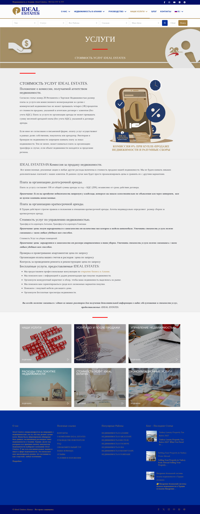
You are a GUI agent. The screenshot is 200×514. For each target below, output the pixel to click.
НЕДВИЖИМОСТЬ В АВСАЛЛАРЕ (117, 436)
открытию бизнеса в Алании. (95, 271)
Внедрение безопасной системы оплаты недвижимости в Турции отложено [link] (169, 476)
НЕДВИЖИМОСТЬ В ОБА (113, 447)
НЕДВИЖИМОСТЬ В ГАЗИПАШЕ (116, 454)
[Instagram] (169, 509)
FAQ (59, 443)
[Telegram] (184, 509)
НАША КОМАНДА (65, 451)
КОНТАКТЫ (62, 433)
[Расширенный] (165, 23)
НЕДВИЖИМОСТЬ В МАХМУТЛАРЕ (118, 451)
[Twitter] (164, 509)
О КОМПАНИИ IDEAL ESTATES (71, 436)
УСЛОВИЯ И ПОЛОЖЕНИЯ (69, 458)
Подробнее (17, 461)
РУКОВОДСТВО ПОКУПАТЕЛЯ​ (70, 440)
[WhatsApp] (179, 509)
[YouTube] (174, 509)
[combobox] (25, 23)
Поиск (183, 23)
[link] (151, 436)
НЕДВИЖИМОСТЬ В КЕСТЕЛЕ (115, 440)
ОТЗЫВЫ (61, 454)
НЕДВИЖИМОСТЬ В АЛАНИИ (115, 433)
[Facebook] (159, 509)
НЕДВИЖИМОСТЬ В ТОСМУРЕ (115, 443)
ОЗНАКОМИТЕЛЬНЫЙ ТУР (69, 447)
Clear (173, 23)
